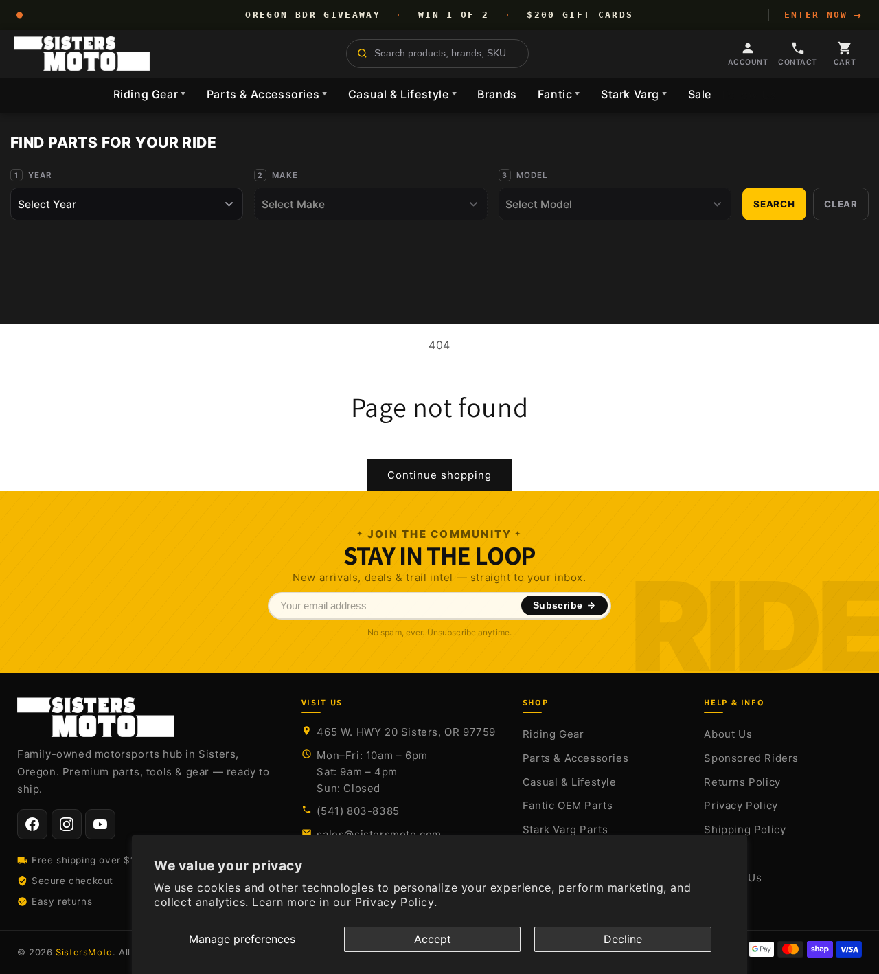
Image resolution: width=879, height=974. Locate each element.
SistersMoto (84, 952)
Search (774, 204)
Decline (623, 939)
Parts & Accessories (267, 94)
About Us (728, 733)
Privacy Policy (740, 805)
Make (285, 175)
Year (40, 175)
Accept (432, 939)
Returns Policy (742, 782)
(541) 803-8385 (358, 810)
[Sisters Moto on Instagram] (67, 824)
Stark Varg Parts (565, 829)
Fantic (559, 94)
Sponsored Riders (751, 758)
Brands (497, 94)
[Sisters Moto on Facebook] (32, 824)
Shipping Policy (745, 829)
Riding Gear (149, 94)
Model (532, 175)
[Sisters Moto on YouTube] (100, 824)
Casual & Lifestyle (402, 94)
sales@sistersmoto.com (379, 834)
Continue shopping (439, 475)
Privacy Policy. (396, 902)
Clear (841, 204)
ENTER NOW (823, 15)
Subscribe (558, 605)
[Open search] (437, 53)
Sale (699, 94)
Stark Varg (634, 94)
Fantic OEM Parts (568, 805)
